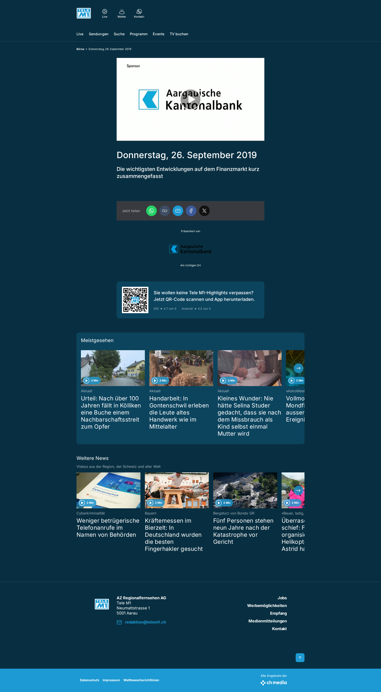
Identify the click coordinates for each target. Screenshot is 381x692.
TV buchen (179, 34)
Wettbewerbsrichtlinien (141, 680)
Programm (139, 34)
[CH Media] (274, 682)
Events (158, 34)
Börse (80, 49)
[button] (164, 210)
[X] (204, 210)
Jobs (282, 598)
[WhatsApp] (151, 210)
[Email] (178, 210)
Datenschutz (89, 680)
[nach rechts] (298, 368)
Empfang (278, 613)
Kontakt (279, 628)
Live (80, 34)
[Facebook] (191, 210)
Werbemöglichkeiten (267, 605)
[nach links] (82, 368)
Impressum (111, 680)
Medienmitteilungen (267, 621)
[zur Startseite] (84, 13)
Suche (119, 34)
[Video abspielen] (190, 99)
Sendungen (98, 34)
